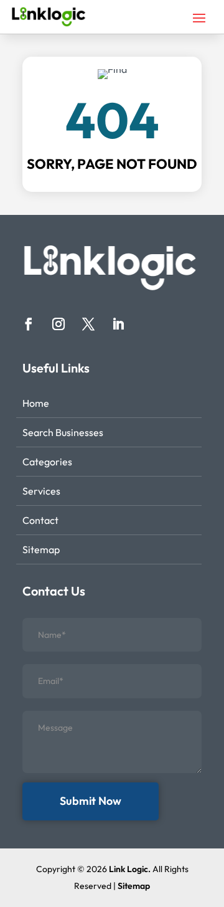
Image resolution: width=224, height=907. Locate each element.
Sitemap (41, 549)
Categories (47, 461)
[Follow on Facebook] (28, 323)
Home (35, 403)
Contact (40, 520)
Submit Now (90, 801)
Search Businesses (62, 432)
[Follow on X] (88, 323)
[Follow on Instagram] (58, 323)
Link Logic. (130, 869)
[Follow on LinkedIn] (118, 323)
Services (41, 491)
